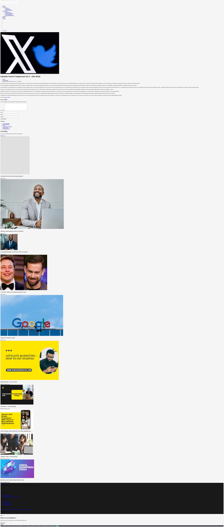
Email (1, 114)
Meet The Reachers (8, 10)
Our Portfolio (27, 509)
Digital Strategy (8, 12)
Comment (2, 110)
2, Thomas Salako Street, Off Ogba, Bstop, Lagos (12, 497)
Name (1, 112)
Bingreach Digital (3, 483)
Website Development (9, 13)
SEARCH (2, 523)
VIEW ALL (2, 135)
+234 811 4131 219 (6, 495)
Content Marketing (8, 14)
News (4, 125)
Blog (4, 17)
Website (1, 116)
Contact (4, 18)
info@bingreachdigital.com (8, 496)
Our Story (7, 8)
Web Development (6, 128)
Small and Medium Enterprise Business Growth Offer (14, 509)
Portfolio (4, 16)
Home (4, 6)
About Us (4, 7)
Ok (57, 525)
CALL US (5, 30)
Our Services (5, 11)
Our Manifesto (7, 9)
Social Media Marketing (9, 15)
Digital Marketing (6, 124)
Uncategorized (5, 80)
